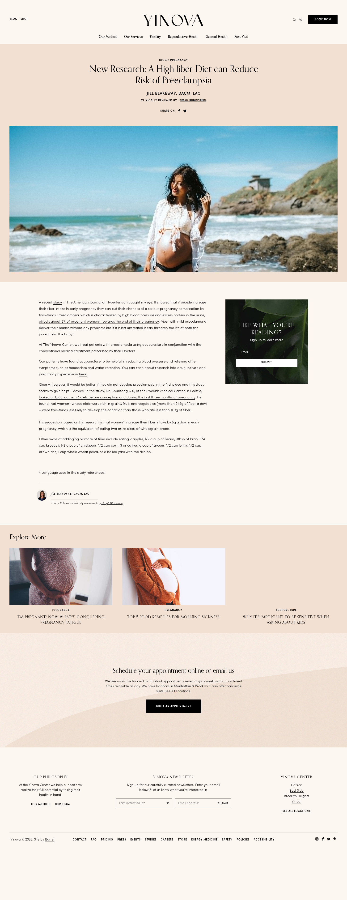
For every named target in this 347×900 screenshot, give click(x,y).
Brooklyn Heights (296, 796)
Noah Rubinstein (193, 100)
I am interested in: (132, 803)
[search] (294, 19)
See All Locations (177, 691)
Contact (80, 840)
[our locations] (301, 19)
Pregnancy (179, 60)
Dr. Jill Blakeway (112, 503)
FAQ (94, 840)
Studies (151, 840)
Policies (243, 840)
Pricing (107, 840)
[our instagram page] (317, 839)
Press (121, 840)
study (57, 302)
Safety (227, 840)
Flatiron (296, 785)
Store (182, 840)
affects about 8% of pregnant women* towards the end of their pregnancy (99, 322)
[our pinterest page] (334, 839)
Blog (13, 19)
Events (135, 840)
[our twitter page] (328, 839)
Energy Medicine (204, 840)
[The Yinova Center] (173, 19)
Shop (25, 19)
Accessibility (264, 840)
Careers (167, 840)
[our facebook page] (323, 839)
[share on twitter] (185, 111)
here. (83, 374)
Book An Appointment (173, 706)
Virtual (296, 801)
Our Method (41, 804)
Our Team (62, 804)
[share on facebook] (179, 111)
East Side (297, 790)
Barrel (49, 839)
